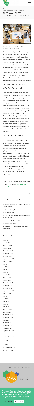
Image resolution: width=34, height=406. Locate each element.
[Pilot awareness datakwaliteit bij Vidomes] (17, 34)
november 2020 (8, 253)
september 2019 (8, 291)
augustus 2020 (7, 261)
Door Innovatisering (20, 46)
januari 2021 (7, 248)
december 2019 (8, 283)
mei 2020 (6, 269)
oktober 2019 (7, 288)
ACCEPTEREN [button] (19, 401)
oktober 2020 (7, 256)
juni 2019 (6, 299)
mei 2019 (6, 301)
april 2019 (6, 304)
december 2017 (8, 323)
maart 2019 (6, 307)
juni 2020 (6, 267)
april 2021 (6, 240)
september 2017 (8, 331)
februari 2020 (7, 277)
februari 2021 (7, 245)
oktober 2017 (7, 328)
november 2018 (8, 317)
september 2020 (8, 259)
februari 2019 (7, 309)
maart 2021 (6, 243)
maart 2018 (6, 320)
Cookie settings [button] (7, 401)
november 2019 (8, 285)
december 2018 (8, 315)
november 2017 (8, 325)
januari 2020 (7, 280)
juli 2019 (5, 296)
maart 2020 (6, 275)
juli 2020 (5, 264)
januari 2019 (7, 312)
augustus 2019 (7, 293)
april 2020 (6, 272)
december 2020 (8, 251)
